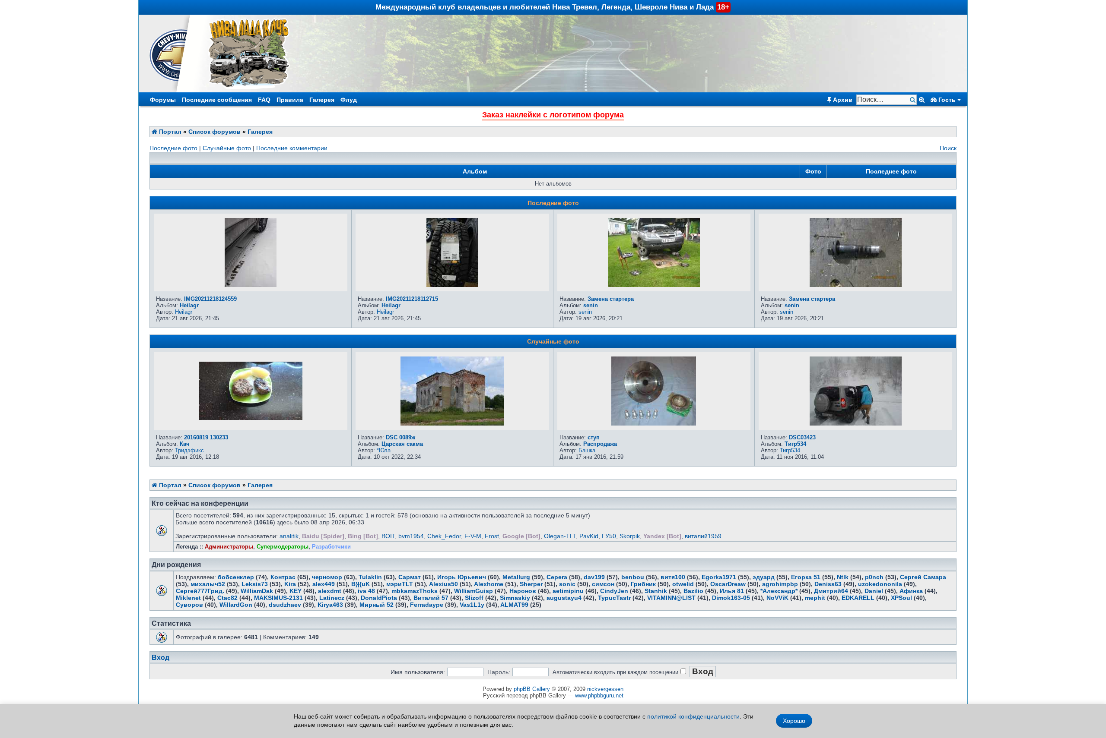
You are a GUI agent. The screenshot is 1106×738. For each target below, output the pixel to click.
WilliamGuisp (473, 590)
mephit (815, 597)
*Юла (384, 450)
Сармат (409, 577)
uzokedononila (880, 583)
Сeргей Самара (923, 577)
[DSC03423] (856, 423)
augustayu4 (564, 597)
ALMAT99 (514, 604)
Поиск (948, 148)
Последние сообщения (217, 99)
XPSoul (901, 597)
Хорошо (794, 720)
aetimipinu (568, 590)
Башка (586, 450)
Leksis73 (255, 583)
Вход (160, 657)
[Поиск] (913, 100)
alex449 (323, 583)
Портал (169, 131)
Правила (289, 99)
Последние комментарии (291, 148)
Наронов (522, 590)
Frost (492, 536)
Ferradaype (426, 604)
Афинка (911, 590)
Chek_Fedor (444, 536)
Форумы (163, 99)
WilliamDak (257, 590)
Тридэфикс (189, 450)
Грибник (643, 583)
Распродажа (600, 444)
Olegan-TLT (560, 536)
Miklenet (188, 597)
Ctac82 (227, 597)
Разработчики (331, 546)
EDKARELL (858, 597)
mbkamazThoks (414, 590)
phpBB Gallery (532, 689)
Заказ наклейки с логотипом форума (553, 114)
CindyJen (614, 590)
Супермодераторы (282, 546)
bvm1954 (411, 536)
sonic (567, 583)
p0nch (874, 577)
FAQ (264, 99)
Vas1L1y (472, 604)
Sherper (531, 583)
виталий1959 (703, 536)
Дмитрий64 (831, 590)
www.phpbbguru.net (599, 695)
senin (590, 305)
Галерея (321, 99)
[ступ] (653, 423)
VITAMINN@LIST (671, 597)
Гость (947, 99)
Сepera (557, 577)
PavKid (588, 536)
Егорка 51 (805, 577)
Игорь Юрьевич (461, 577)
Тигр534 (795, 444)
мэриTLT (399, 583)
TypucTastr (614, 597)
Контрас (283, 577)
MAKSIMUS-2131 (278, 597)
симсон (603, 583)
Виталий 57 (430, 597)
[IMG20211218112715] (452, 284)
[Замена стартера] (654, 284)
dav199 (594, 577)
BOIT (388, 536)
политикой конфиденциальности (693, 716)
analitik (289, 536)
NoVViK (777, 597)
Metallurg (516, 577)
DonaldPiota (379, 597)
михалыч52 (208, 583)
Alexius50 (443, 583)
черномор (327, 577)
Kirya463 (330, 604)
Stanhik (656, 590)
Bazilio (693, 590)
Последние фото (173, 148)
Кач (185, 444)
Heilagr (189, 305)
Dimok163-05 (731, 597)
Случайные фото (227, 148)
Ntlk (843, 577)
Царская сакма (402, 444)
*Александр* (779, 590)
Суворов (189, 604)
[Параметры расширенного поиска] (922, 100)
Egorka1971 (719, 577)
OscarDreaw (728, 583)
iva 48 (366, 590)
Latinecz (331, 597)
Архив (841, 99)
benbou (632, 577)
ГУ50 (609, 536)
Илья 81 (732, 590)
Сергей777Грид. (200, 590)
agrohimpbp (780, 583)
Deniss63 (828, 583)
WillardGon (235, 604)
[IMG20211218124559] (250, 284)
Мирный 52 (376, 604)
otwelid (683, 583)
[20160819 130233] (250, 417)
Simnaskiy (515, 597)
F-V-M (472, 536)
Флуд (348, 99)
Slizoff (474, 597)
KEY (295, 590)
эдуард (764, 577)
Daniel (873, 590)
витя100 (673, 577)
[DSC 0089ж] (452, 423)
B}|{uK (360, 583)
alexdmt (329, 590)
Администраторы (229, 546)
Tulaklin (370, 577)
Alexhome (488, 583)
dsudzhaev (285, 604)
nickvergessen (605, 689)
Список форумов (214, 131)
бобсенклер (236, 577)
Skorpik (630, 536)
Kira (290, 583)
